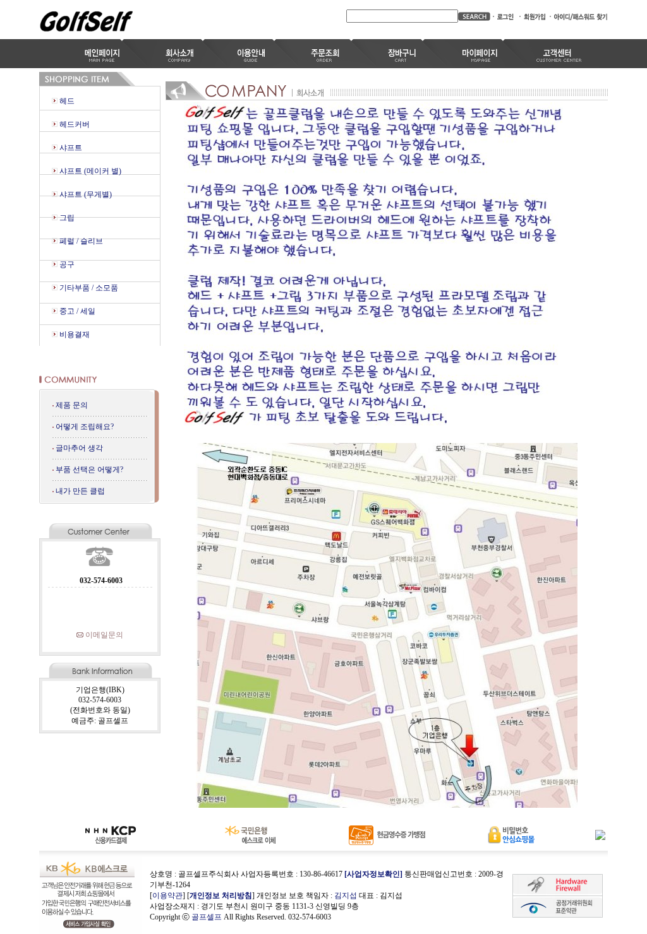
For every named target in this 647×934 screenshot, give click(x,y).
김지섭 (345, 895)
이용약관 (167, 895)
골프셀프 (206, 917)
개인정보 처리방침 (221, 895)
